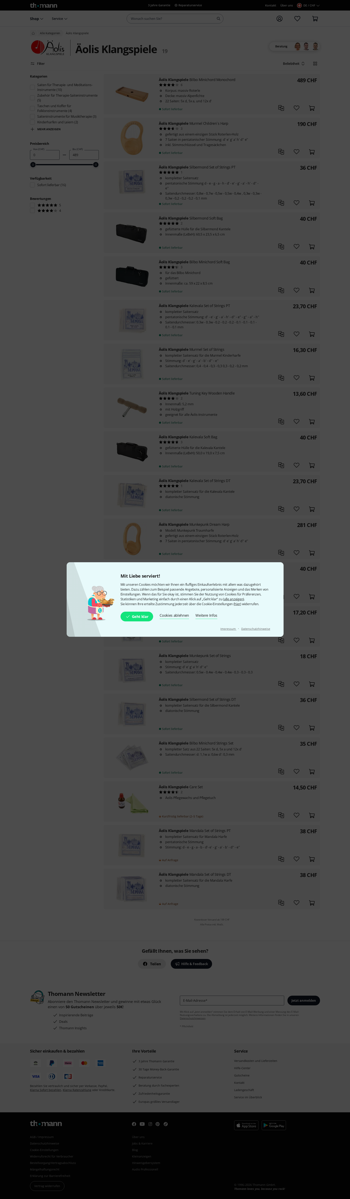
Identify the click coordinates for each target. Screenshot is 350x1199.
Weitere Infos (206, 615)
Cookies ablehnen (174, 615)
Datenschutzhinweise (255, 629)
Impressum (228, 629)
